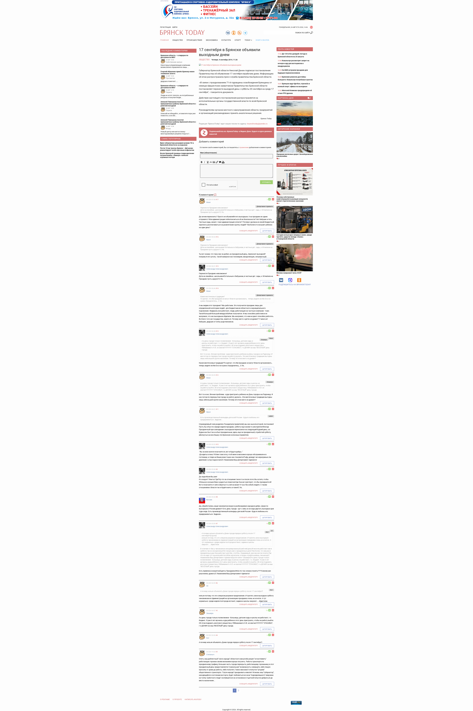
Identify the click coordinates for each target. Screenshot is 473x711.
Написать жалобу (193, 699)
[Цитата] (220, 162)
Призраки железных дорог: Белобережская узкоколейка (295, 155)
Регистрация (165, 27)
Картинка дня (286, 98)
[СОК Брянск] (236, 10)
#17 (217, 199)
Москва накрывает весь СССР (289, 273)
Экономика (212, 40)
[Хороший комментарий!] (269, 199)
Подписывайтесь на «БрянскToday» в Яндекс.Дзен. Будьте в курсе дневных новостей (240, 132)
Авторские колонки (289, 129)
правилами (244, 147)
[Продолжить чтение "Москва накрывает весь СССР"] (295, 257)
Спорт (238, 40)
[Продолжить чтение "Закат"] (295, 113)
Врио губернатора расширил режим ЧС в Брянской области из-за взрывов (177, 144)
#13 (217, 331)
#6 (217, 583)
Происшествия (194, 40)
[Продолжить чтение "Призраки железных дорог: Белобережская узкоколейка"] (295, 142)
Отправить (266, 182)
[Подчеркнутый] (207, 162)
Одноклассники (299, 280)
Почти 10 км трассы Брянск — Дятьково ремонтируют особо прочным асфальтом (177, 149)
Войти (174, 27)
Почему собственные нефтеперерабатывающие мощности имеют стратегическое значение (292, 199)
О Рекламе (165, 699)
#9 (217, 469)
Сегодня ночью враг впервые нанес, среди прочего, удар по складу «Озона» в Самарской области (294, 237)
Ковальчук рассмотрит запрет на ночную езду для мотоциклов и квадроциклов (293, 63)
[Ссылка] (217, 162)
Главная (164, 40)
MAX (290, 280)
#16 (217, 237)
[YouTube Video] (223, 162)
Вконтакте (281, 280)
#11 (217, 409)
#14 (217, 288)
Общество (177, 40)
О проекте (177, 699)
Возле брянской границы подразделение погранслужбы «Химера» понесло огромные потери (177, 155)
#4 (217, 635)
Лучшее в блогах (287, 165)
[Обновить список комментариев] (215, 194)
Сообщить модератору (248, 231)
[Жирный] (201, 162)
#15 (217, 266)
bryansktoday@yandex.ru (257, 124)
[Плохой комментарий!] (273, 199)
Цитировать (267, 231)
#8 (217, 497)
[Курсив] (204, 162)
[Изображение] (213, 162)
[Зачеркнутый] (210, 162)
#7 (217, 523)
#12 (217, 375)
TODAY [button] (248, 40)
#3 (217, 652)
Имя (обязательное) (208, 153)
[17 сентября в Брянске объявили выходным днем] (236, 65)
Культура (226, 40)
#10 (217, 444)
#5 (217, 610)
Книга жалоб (262, 40)
